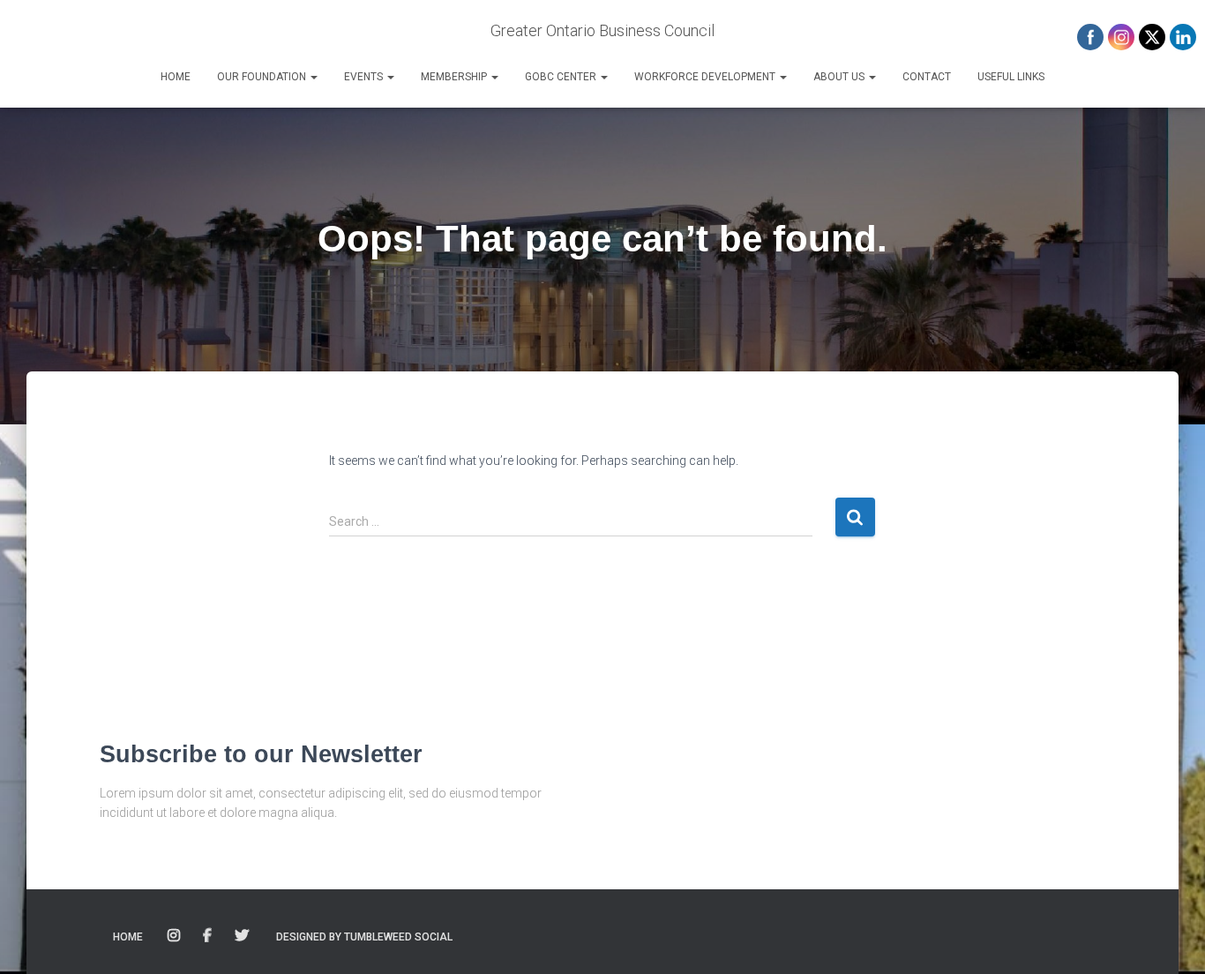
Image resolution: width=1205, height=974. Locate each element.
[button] (313, 77)
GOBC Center (562, 77)
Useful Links (1010, 77)
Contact (926, 77)
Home (176, 77)
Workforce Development (706, 77)
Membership (455, 77)
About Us (840, 77)
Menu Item (175, 936)
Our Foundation (263, 77)
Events (364, 77)
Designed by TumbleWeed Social (364, 937)
